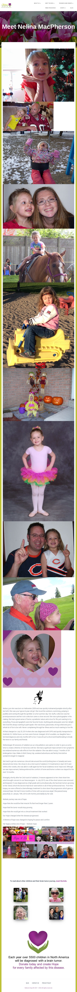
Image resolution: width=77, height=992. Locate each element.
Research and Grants (65, 3)
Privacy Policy (46, 983)
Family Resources (50, 8)
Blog (71, 8)
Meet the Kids (49, 3)
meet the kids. (61, 881)
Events (62, 8)
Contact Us (35, 983)
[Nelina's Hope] (6, 5)
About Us (37, 3)
